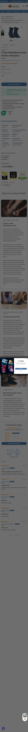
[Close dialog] (27, 358)
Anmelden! (21, 368)
